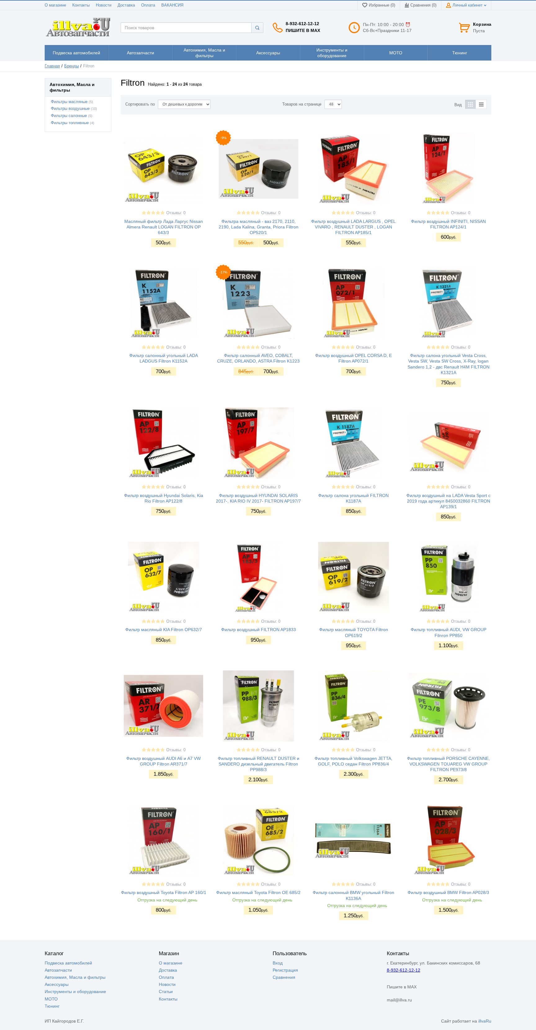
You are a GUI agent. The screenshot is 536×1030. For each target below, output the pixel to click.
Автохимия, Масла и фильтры (75, 977)
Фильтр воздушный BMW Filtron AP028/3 (448, 892)
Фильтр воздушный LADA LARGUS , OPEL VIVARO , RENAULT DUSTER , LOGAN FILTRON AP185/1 (353, 227)
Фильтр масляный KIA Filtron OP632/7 (163, 629)
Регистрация (285, 970)
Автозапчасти (58, 970)
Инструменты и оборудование (75, 991)
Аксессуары (57, 984)
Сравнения (284, 977)
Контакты (81, 5)
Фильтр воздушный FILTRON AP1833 (258, 629)
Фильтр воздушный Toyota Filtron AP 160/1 (163, 892)
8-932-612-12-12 (302, 23)
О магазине (55, 5)
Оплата (148, 5)
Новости (103, 5)
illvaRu (484, 1021)
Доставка (126, 5)
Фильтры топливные (70, 123)
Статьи (166, 991)
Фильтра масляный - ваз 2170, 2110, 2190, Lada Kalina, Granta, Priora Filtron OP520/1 (258, 227)
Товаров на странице (301, 104)
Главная (52, 66)
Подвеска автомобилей (68, 962)
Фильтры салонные (69, 116)
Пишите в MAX (303, 30)
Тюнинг (52, 1006)
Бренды (71, 66)
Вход (278, 962)
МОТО (51, 998)
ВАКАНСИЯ (172, 5)
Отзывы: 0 (175, 213)
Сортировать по (140, 104)
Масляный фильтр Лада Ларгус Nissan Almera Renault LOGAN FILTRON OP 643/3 (163, 227)
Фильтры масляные (69, 102)
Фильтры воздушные (70, 108)
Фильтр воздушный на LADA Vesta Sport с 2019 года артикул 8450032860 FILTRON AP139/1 (448, 501)
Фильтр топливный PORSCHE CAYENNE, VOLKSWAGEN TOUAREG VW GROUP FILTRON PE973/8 (448, 764)
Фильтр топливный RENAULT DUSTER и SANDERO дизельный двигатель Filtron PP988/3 (258, 764)
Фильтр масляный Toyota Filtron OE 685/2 (258, 892)
